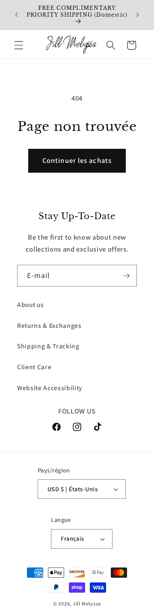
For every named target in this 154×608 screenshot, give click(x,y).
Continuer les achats (77, 160)
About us (30, 304)
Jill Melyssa (87, 603)
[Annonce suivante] (137, 14)
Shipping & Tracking (48, 346)
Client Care (34, 366)
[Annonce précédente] (16, 14)
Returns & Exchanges (49, 325)
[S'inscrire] (126, 276)
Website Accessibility (49, 387)
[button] (19, 45)
